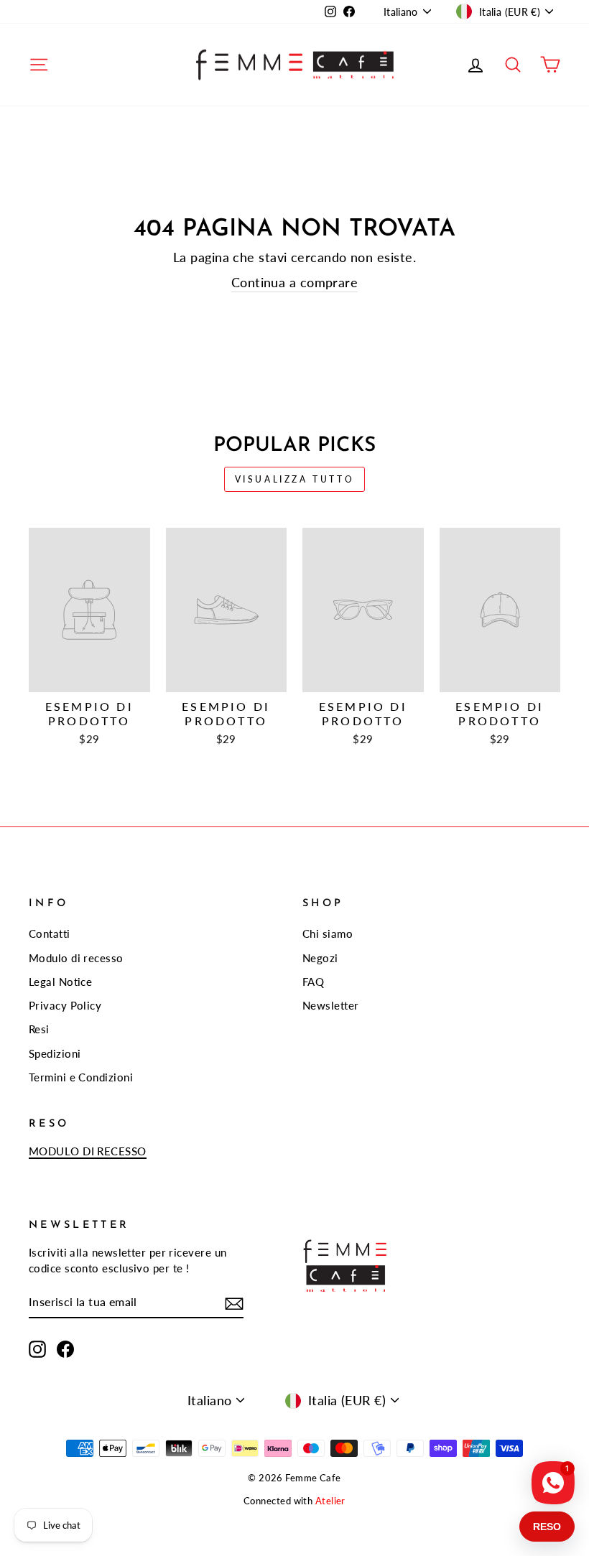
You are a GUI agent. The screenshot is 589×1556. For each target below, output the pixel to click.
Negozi (320, 957)
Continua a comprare (294, 282)
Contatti (49, 933)
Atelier (330, 1501)
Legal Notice (60, 981)
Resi (39, 1028)
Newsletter (330, 1005)
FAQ (313, 981)
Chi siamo (327, 933)
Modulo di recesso (76, 957)
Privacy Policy (65, 1005)
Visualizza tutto (295, 479)
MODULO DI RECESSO (88, 1151)
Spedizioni (55, 1053)
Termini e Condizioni (81, 1077)
